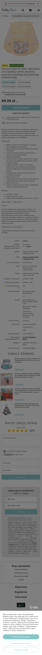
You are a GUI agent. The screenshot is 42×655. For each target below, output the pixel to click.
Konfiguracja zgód (21, 650)
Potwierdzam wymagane (21, 643)
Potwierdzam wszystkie (21, 637)
